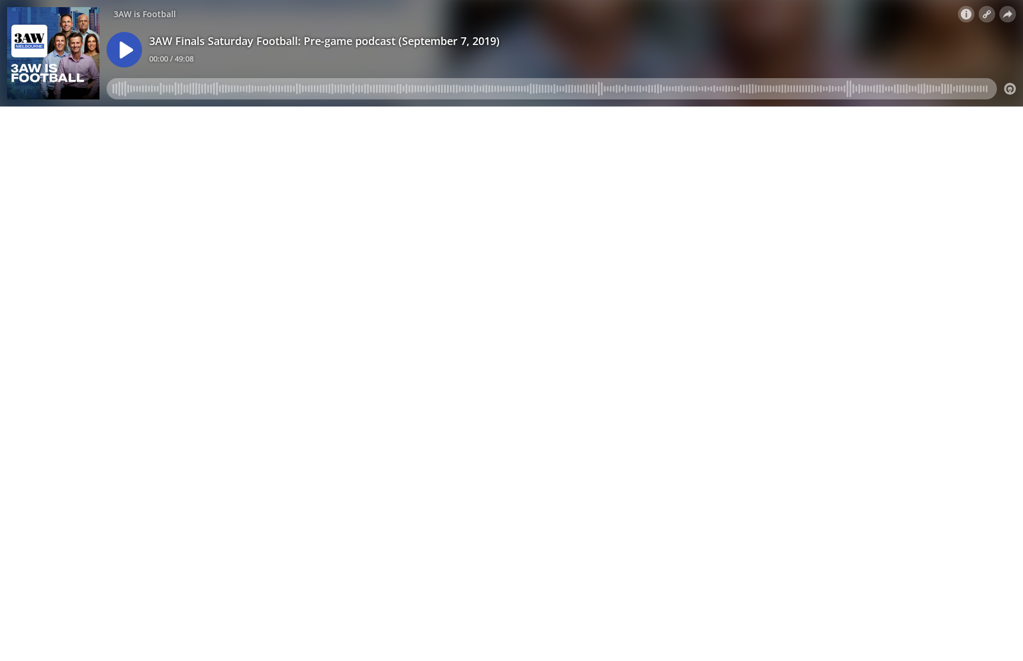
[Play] (124, 49)
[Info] (966, 14)
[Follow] (987, 14)
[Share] (1007, 14)
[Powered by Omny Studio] (1010, 89)
